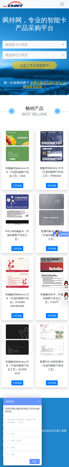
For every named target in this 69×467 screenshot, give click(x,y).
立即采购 (17, 185)
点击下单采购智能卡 (34, 65)
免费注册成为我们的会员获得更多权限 (44, 85)
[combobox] (34, 44)
